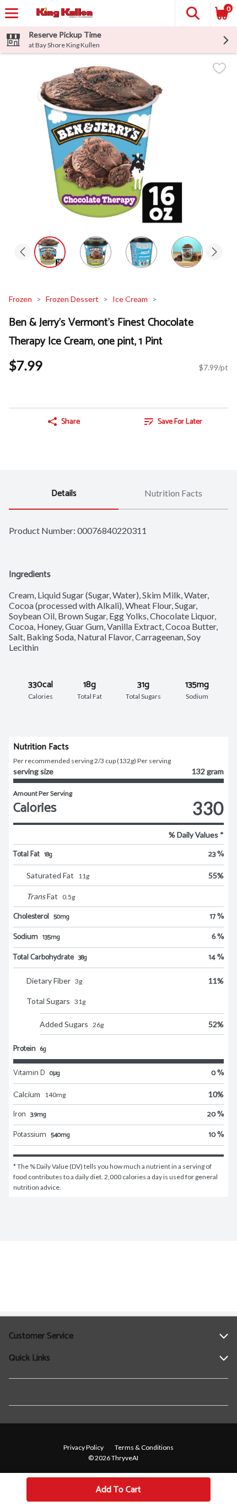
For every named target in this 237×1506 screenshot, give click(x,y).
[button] (192, 13)
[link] (173, 421)
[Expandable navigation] (11, 13)
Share (70, 421)
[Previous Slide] (22, 252)
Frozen (20, 299)
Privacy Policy (83, 1447)
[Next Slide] (214, 252)
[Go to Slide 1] (50, 252)
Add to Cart (118, 1489)
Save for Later (180, 421)
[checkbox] (219, 69)
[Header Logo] (62, 13)
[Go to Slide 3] (141, 252)
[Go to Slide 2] (95, 252)
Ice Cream (130, 299)
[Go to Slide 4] (187, 252)
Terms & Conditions (144, 1447)
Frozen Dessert (72, 299)
